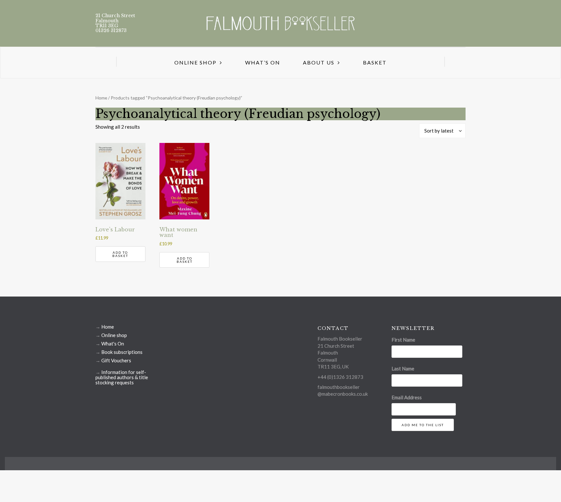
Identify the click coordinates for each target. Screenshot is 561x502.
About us (318, 62)
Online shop (114, 335)
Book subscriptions (122, 352)
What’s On (262, 62)
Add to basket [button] (120, 254)
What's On (112, 343)
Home (101, 97)
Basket (375, 62)
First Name (403, 340)
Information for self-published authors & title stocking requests (121, 377)
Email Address (407, 397)
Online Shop (195, 62)
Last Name (403, 368)
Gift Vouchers (116, 360)
